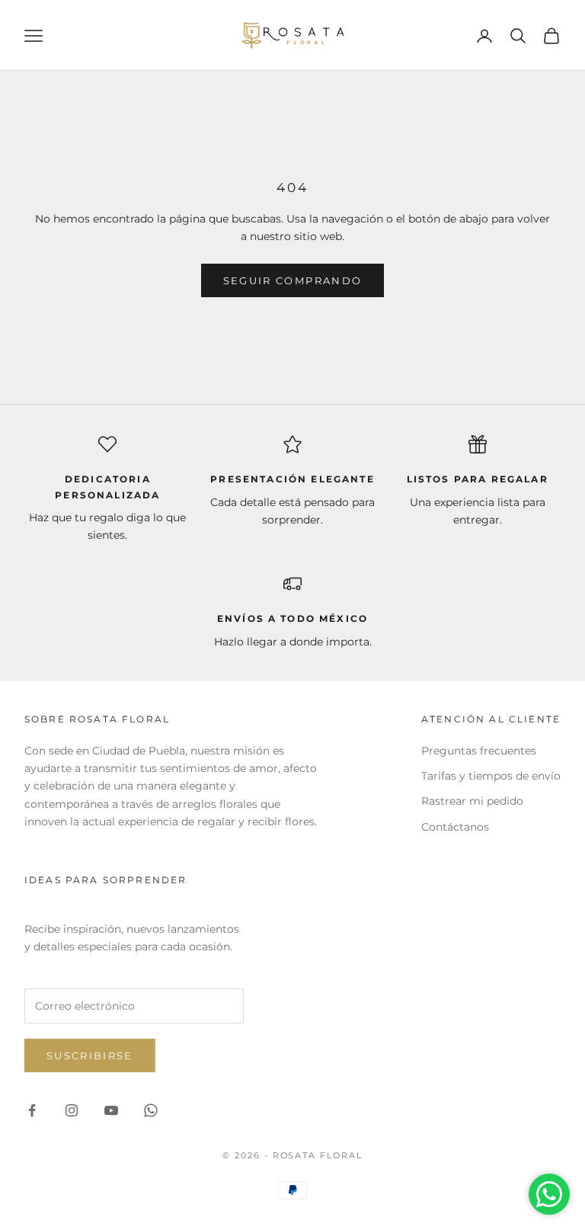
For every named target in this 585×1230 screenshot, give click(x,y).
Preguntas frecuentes (478, 751)
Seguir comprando (292, 280)
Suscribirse (89, 1055)
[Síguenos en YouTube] (111, 1110)
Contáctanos (455, 827)
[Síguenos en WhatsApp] (150, 1110)
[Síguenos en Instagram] (71, 1110)
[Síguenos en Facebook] (32, 1110)
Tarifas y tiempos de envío (491, 776)
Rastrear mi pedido (472, 801)
